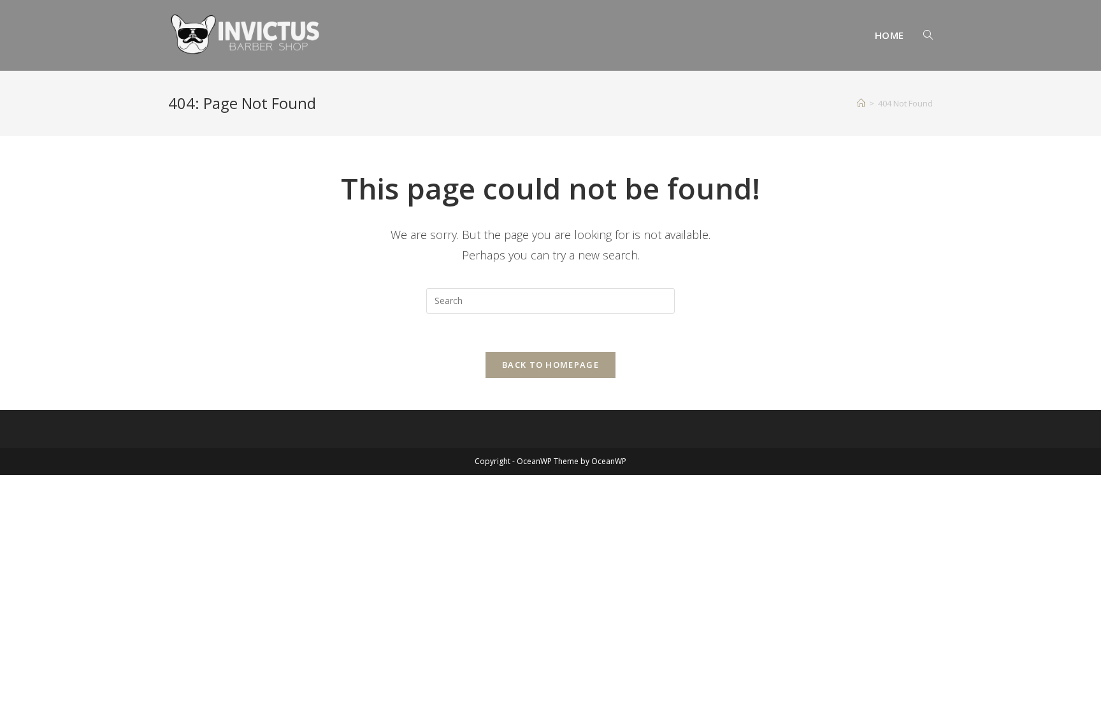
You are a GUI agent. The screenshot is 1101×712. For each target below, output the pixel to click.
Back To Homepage (550, 364)
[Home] (861, 103)
